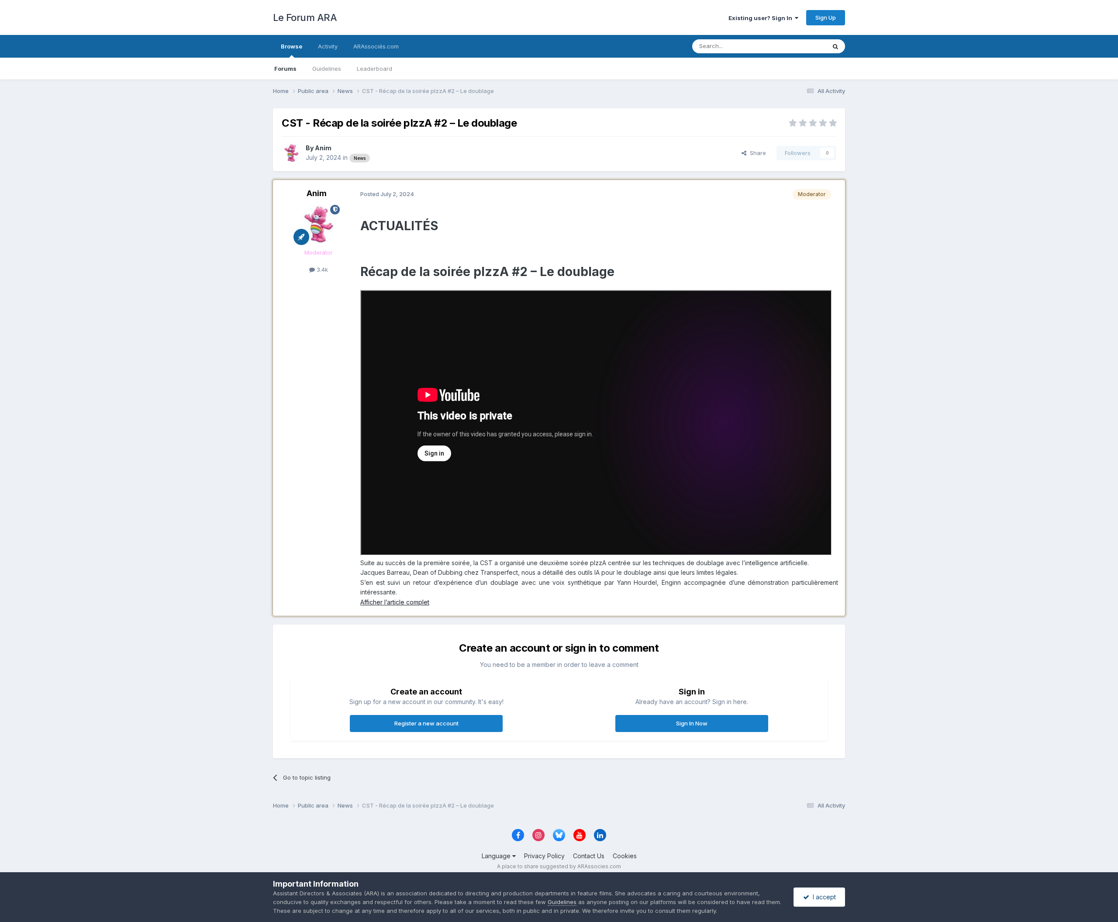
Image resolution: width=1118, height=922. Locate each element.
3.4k (321, 269)
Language (497, 856)
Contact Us (588, 856)
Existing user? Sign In (761, 17)
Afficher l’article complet (394, 602)
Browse (291, 46)
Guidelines (326, 68)
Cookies (625, 856)
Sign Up (825, 17)
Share (756, 152)
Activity (328, 46)
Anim (323, 148)
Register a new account (426, 723)
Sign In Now (691, 723)
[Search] (835, 46)
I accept (822, 897)
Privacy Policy (544, 856)
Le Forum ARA (305, 17)
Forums (285, 68)
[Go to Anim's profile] (291, 152)
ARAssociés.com (376, 46)
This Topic (800, 46)
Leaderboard (374, 68)
